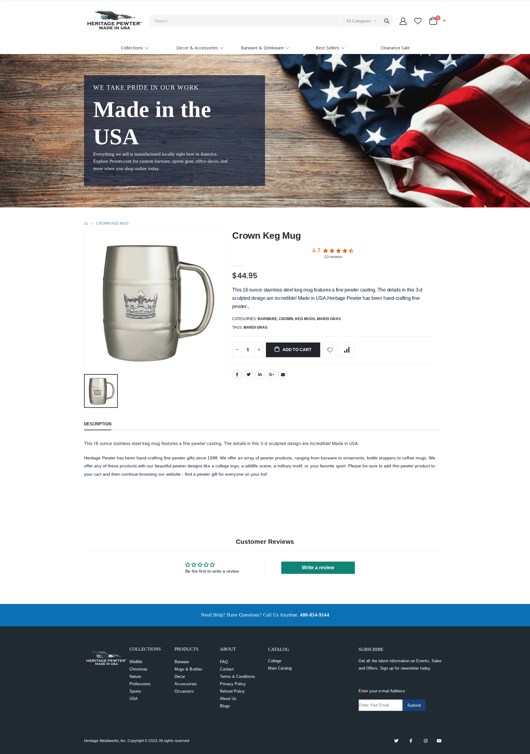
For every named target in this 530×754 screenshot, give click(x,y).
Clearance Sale (395, 48)
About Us (228, 698)
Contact (227, 669)
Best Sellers (327, 48)
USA (133, 698)
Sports (135, 691)
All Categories (358, 21)
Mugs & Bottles (188, 669)
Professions (140, 684)
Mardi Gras (329, 319)
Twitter (249, 374)
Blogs (225, 706)
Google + (271, 374)
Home (86, 223)
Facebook (237, 374)
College (274, 661)
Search (386, 21)
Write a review (318, 567)
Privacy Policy (233, 684)
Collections (132, 48)
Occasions (184, 691)
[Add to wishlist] (330, 349)
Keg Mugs (305, 319)
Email (283, 374)
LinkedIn (260, 374)
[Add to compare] (347, 349)
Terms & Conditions (237, 676)
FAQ (224, 661)
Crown (286, 319)
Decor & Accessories (197, 48)
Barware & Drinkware (262, 48)
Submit (414, 705)
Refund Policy (232, 691)
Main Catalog (280, 668)
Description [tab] (97, 424)
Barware (267, 319)
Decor (180, 676)
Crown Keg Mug (266, 235)
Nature (135, 676)
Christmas (138, 669)
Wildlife (136, 661)
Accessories (186, 684)
